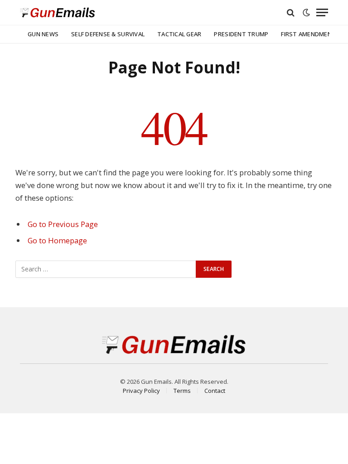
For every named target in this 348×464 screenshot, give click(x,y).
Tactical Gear (179, 34)
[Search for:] (106, 269)
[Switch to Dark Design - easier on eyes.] (306, 13)
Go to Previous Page (63, 224)
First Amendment (308, 34)
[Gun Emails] (57, 12)
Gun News (43, 34)
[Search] (290, 12)
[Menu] (322, 12)
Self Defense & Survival (108, 34)
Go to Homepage (57, 240)
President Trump (241, 34)
